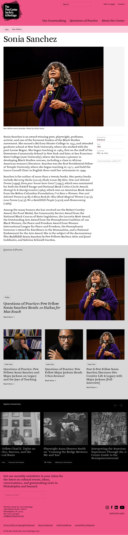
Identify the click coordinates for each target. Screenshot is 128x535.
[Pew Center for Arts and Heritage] (11, 11)
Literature (101, 139)
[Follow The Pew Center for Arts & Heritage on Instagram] (107, 508)
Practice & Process (16, 462)
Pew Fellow (17, 29)
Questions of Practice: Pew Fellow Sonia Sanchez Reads (32, 307)
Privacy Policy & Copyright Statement (19, 525)
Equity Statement (45, 525)
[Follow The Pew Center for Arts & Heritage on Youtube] (122, 508)
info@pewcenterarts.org (14, 516)
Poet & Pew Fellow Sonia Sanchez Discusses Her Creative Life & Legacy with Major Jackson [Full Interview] (104, 376)
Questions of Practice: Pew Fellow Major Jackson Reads (63, 372)
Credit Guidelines (63, 525)
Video (7, 297)
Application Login (116, 513)
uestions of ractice (13, 250)
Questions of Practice (84, 21)
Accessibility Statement (85, 525)
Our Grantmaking (54, 21)
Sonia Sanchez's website (108, 161)
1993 (7, 29)
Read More (8, 317)
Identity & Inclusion (63, 462)
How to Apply (109, 4)
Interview (8, 364)
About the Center (113, 21)
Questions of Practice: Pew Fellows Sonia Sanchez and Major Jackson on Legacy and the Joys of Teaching (21, 374)
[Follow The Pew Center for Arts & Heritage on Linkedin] (116, 508)
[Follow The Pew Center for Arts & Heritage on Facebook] (112, 508)
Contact (121, 4)
